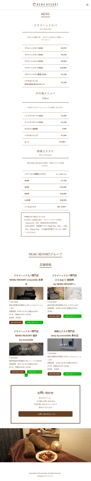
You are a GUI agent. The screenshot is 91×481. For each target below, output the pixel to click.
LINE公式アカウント (34, 322)
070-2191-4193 (18, 372)
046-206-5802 (54, 316)
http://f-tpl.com (48, 476)
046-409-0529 (16, 322)
